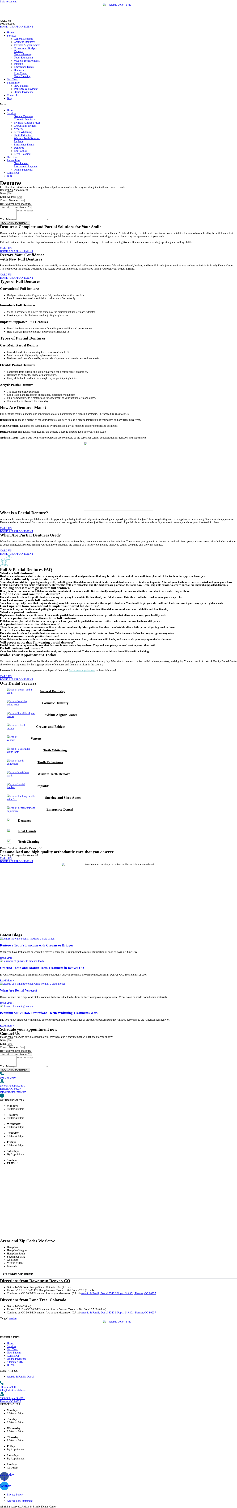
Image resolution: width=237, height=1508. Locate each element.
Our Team (12, 79)
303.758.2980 (7, 23)
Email (3, 1043)
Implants (18, 63)
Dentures (19, 70)
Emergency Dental (24, 66)
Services (11, 35)
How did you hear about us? (15, 203)
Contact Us (13, 95)
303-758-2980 (8, 1077)
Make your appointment (82, 670)
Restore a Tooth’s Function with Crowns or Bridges (36, 945)
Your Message (8, 219)
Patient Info (13, 82)
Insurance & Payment (25, 88)
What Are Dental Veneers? (18, 990)
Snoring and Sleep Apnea (63, 797)
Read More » (7, 957)
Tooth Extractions (23, 57)
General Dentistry (23, 38)
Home (10, 32)
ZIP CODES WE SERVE (18, 1274)
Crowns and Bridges (25, 48)
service (12, 1318)
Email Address (8, 196)
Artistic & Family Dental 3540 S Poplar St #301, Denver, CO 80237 (118, 1293)
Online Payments (23, 91)
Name (3, 193)
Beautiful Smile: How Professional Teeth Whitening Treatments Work (49, 1013)
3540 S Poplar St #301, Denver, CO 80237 (13, 1087)
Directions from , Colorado (33, 1300)
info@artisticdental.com (13, 1091)
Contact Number (9, 200)
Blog (9, 98)
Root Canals (20, 73)
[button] (118, 104)
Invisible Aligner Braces (27, 45)
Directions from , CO (35, 1280)
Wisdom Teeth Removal (27, 60)
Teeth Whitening (23, 54)
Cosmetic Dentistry (24, 41)
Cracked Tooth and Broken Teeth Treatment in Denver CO (42, 968)
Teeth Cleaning (22, 76)
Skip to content (8, 1)
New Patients (21, 85)
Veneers (18, 51)
